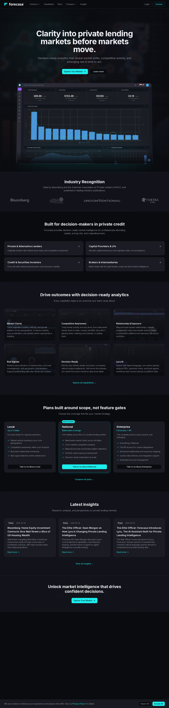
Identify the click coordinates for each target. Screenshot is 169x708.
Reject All (145, 704)
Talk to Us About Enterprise (139, 467)
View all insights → (84, 564)
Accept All (158, 704)
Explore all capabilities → (84, 383)
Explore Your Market (73, 71)
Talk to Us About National (84, 467)
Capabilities (49, 4)
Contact (159, 4)
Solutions (34, 4)
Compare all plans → (84, 479)
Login (147, 4)
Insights (83, 4)
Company (70, 4)
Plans (60, 4)
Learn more (98, 71)
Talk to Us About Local (30, 467)
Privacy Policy (79, 704)
